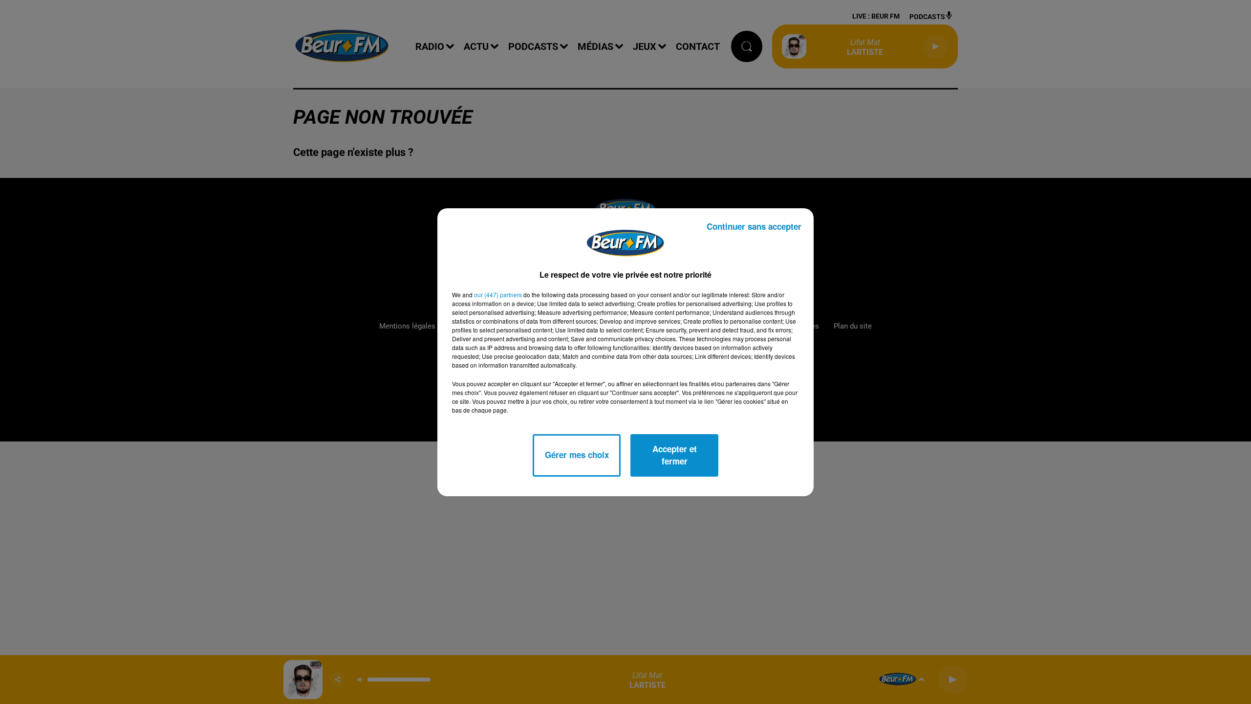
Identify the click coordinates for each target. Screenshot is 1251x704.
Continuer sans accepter (754, 226)
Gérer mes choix (577, 455)
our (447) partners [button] (498, 294)
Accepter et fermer (674, 455)
